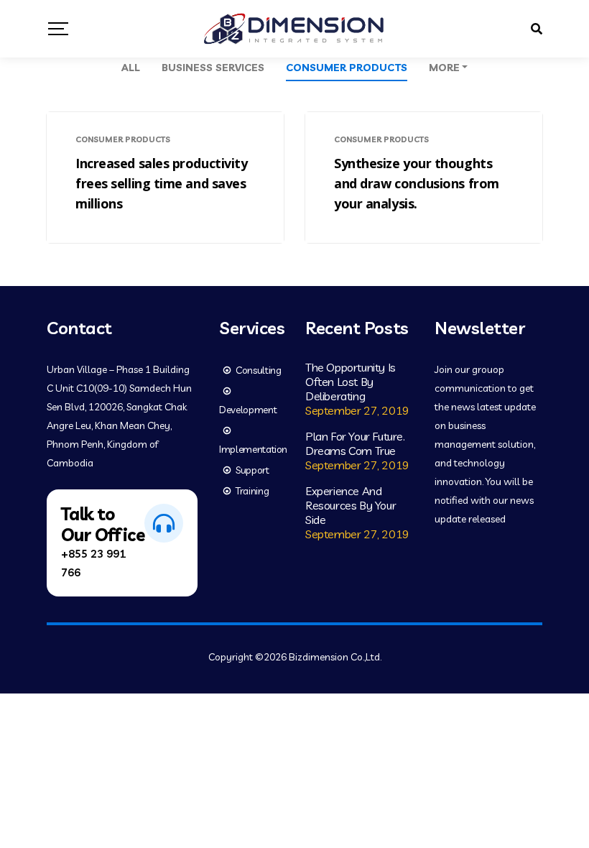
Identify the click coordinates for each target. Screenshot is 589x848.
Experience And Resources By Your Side (350, 505)
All (130, 67)
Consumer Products (346, 67)
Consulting (259, 370)
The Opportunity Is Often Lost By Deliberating (350, 381)
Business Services (213, 67)
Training (252, 490)
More (444, 67)
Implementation (253, 449)
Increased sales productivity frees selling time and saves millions (161, 183)
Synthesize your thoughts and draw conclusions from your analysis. (416, 183)
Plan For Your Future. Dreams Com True (355, 443)
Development (248, 409)
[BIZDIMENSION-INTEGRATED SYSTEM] (294, 28)
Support (252, 470)
